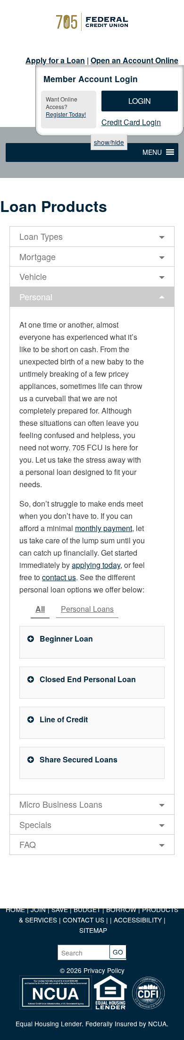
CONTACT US (83, 919)
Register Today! (66, 114)
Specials (35, 824)
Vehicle (33, 276)
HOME (15, 909)
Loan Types (41, 236)
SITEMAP (93, 930)
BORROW (121, 909)
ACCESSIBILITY (138, 919)
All (40, 608)
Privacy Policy (104, 970)
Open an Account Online (134, 60)
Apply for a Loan (55, 60)
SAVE (60, 909)
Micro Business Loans (60, 804)
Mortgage (37, 256)
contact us (59, 577)
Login (139, 100)
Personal (35, 296)
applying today (96, 564)
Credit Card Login (131, 122)
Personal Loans (87, 608)
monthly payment (103, 528)
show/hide (109, 142)
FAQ (27, 844)
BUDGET (87, 909)
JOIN (39, 909)
